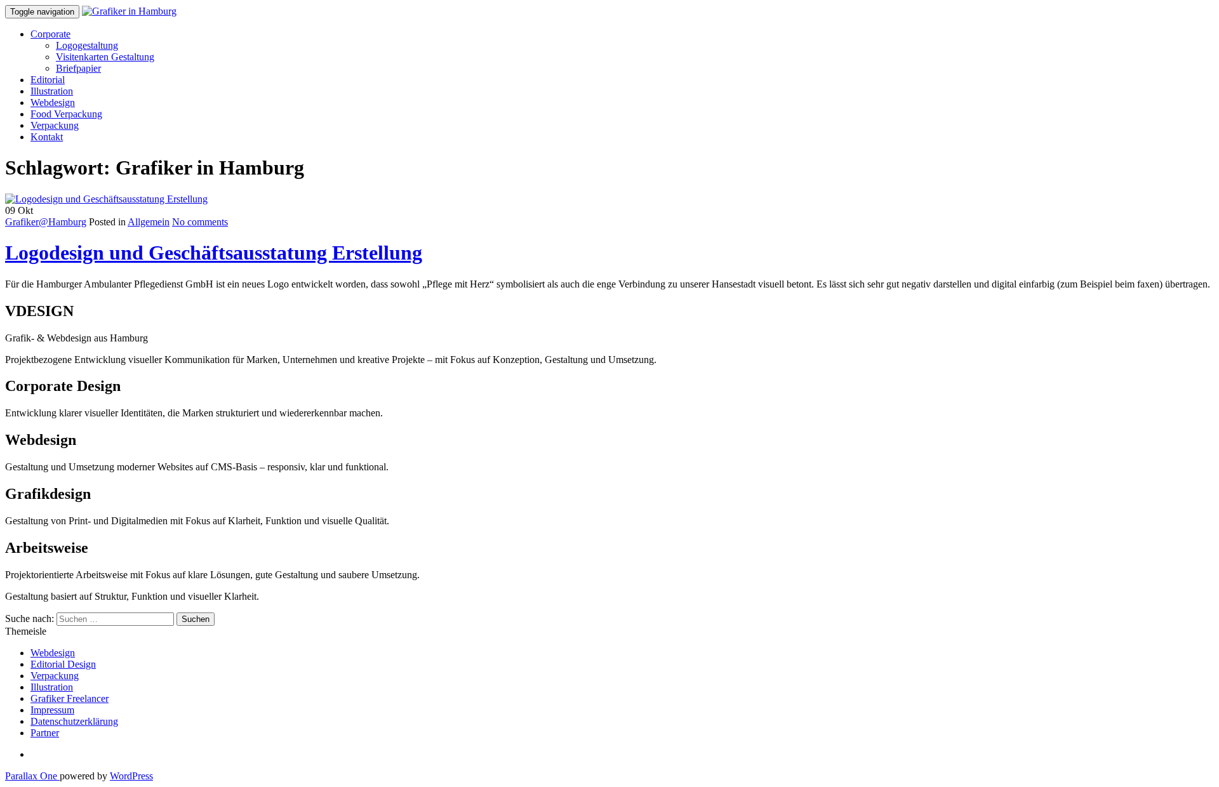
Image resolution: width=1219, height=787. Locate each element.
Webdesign (52, 102)
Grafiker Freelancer (69, 698)
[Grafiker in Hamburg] (129, 11)
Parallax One (32, 775)
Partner (44, 732)
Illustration (51, 91)
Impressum (52, 709)
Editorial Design (63, 664)
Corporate (50, 34)
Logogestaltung (87, 45)
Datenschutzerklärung (74, 721)
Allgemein (149, 221)
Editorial (47, 79)
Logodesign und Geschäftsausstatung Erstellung (213, 252)
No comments (200, 221)
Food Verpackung (66, 114)
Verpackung (54, 125)
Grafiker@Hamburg (45, 221)
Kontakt (46, 136)
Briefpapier (78, 68)
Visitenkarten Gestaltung (105, 56)
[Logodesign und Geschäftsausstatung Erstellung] (106, 199)
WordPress (131, 775)
